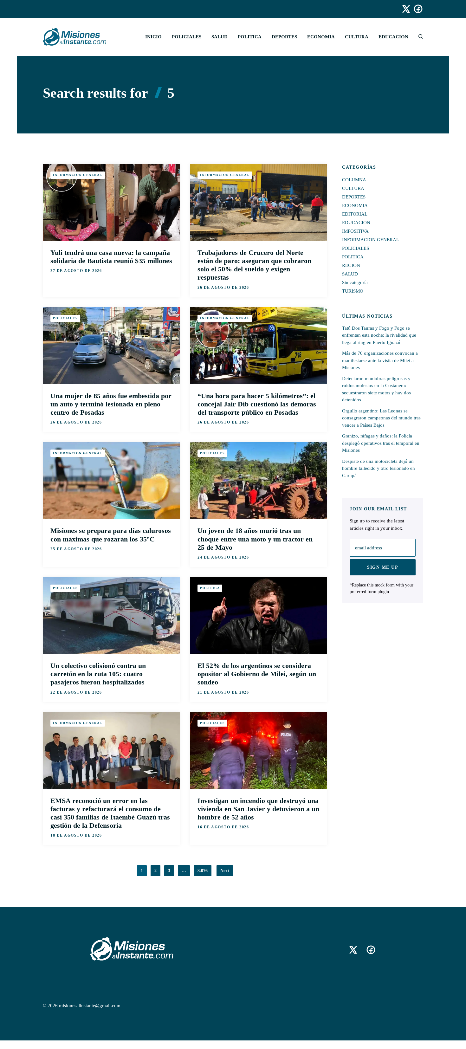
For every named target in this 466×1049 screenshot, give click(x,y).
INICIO (153, 36)
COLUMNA (354, 179)
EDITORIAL (354, 214)
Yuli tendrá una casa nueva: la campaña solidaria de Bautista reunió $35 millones (111, 257)
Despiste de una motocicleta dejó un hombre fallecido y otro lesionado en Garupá (378, 468)
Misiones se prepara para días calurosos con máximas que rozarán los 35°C (110, 535)
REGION (351, 265)
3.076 (202, 870)
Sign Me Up (382, 567)
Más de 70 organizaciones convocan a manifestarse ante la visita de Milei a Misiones (380, 360)
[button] (418, 36)
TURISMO (352, 291)
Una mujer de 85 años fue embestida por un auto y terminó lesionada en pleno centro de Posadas (111, 404)
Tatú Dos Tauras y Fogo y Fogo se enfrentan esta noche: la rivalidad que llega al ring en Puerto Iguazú (379, 335)
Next (224, 870)
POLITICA (250, 36)
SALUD (219, 36)
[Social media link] (403, 9)
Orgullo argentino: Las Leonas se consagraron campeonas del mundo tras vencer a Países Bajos (381, 417)
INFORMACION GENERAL (77, 175)
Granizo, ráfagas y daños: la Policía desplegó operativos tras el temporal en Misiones (380, 443)
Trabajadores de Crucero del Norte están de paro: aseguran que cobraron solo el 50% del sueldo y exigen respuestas (254, 265)
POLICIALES (186, 36)
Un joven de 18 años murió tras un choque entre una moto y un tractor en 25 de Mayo (255, 539)
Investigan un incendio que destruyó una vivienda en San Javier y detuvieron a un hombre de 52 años (258, 809)
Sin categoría (355, 282)
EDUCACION (393, 36)
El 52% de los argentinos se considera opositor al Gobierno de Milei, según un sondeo (256, 674)
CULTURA (356, 36)
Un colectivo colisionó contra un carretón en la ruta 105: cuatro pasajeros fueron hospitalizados (98, 674)
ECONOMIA (321, 36)
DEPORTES (284, 36)
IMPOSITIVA (355, 231)
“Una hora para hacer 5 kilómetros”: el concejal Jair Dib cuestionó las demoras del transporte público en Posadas (256, 404)
